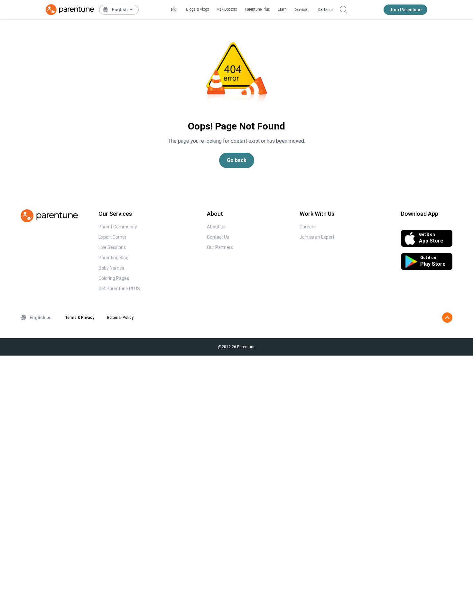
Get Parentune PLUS (119, 288)
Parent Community (117, 226)
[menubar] (123, 9)
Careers (308, 226)
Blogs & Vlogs (197, 9)
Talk (172, 9)
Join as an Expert (317, 237)
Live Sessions (112, 247)
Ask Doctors (227, 9)
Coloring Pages (113, 278)
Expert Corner (112, 237)
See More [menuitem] (325, 9)
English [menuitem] (120, 9)
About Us (216, 226)
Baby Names (111, 268)
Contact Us (218, 237)
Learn (282, 9)
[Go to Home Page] (70, 10)
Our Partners (220, 247)
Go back (236, 160)
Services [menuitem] (302, 9)
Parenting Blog (113, 257)
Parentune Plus (257, 9)
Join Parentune (405, 9)
